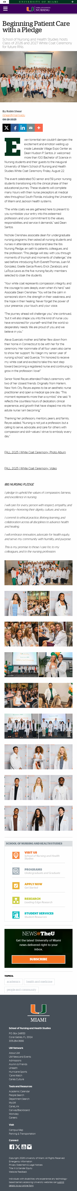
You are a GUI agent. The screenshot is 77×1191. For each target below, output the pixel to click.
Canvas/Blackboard (19, 1110)
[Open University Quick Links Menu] (72, 2)
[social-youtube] (23, 1147)
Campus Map (16, 1130)
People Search (16, 1095)
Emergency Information (20, 1161)
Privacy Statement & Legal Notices (26, 1165)
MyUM (12, 1103)
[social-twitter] (18, 1146)
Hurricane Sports (18, 1072)
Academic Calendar (19, 1091)
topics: (8, 976)
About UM (14, 1053)
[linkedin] (23, 128)
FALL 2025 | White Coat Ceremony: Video (30, 468)
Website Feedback (18, 1172)
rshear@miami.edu (14, 115)
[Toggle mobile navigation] (5, 8)
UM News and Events (20, 1057)
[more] (39, 128)
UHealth (13, 1068)
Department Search (19, 1099)
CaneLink (14, 1106)
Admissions (15, 1060)
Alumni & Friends (18, 1064)
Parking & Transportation (22, 1134)
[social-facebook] (11, 1147)
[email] (31, 128)
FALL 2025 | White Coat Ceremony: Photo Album (35, 452)
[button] (69, 1181)
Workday (14, 1114)
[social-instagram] (29, 1147)
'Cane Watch (15, 1075)
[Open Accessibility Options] (4, 2)
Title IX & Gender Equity (20, 1168)
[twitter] (7, 128)
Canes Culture (16, 1079)
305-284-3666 (16, 1041)
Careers (13, 1118)
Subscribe (38, 959)
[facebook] (15, 128)
